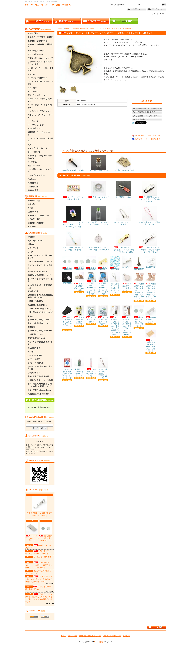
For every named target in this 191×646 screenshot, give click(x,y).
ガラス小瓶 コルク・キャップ (40, 58)
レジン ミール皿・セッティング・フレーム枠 (114, 28)
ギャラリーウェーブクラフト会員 (40, 280)
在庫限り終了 (33, 212)
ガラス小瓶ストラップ (37, 51)
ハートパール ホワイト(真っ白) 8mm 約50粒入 (151, 267)
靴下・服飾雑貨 (34, 152)
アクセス (31, 352)
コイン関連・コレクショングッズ (40, 170)
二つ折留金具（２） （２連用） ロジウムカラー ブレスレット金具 (149, 249)
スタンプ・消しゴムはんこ (38, 148)
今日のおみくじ (34, 348)
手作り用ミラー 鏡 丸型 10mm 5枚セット (46, 538)
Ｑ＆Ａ (30, 316)
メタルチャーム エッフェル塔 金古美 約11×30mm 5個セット (139, 268)
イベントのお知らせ (36, 363)
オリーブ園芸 (33, 33)
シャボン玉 (32, 162)
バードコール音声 (35, 355)
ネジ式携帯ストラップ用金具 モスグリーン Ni (115, 288)
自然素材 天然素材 (36, 223)
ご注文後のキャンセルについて (40, 312)
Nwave (96, 642)
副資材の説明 (33, 291)
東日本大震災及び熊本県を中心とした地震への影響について (40, 385)
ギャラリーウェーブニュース (39, 320)
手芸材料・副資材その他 (37, 41)
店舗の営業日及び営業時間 (38, 376)
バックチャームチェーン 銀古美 (124, 223)
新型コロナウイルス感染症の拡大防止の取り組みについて (40, 296)
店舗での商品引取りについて (39, 323)
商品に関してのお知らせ (37, 305)
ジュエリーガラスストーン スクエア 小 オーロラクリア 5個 (73, 224)
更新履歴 (31, 327)
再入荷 (30, 208)
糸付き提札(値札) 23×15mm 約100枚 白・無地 (68, 283)
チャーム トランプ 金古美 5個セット (124, 170)
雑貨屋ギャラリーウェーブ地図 (40, 380)
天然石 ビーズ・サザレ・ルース (40, 116)
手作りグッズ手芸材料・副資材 (40, 37)
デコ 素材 (32, 88)
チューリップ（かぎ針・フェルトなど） (40, 157)
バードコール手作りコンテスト (40, 261)
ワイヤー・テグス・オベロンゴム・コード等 (40, 63)
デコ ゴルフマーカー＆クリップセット (127, 287)
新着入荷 (31, 204)
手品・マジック (34, 166)
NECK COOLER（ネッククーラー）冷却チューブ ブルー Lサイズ (103, 287)
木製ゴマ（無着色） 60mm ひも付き (80, 287)
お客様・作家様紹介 (36, 301)
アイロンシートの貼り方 (37, 271)
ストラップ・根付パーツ (37, 78)
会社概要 (31, 237)
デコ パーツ (33, 91)
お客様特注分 (33, 187)
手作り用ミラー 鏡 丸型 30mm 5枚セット (91, 268)
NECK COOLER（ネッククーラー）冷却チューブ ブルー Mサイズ (92, 287)
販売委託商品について (37, 338)
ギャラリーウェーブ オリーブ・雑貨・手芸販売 (48, 5)
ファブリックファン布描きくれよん (75, 198)
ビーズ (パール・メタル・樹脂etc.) (40, 69)
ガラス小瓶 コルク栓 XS (98, 170)
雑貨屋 (101, 642)
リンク (30, 252)
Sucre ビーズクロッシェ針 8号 (91, 372)
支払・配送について (36, 241)
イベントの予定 (34, 359)
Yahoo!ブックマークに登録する (147, 135)
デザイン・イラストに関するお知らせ (40, 256)
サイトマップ (33, 248)
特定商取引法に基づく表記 (90, 636)
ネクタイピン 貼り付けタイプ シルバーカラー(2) (40, 514)
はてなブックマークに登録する (147, 139)
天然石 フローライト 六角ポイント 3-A (80, 372)
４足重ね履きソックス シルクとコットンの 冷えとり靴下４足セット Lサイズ (151, 291)
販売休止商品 (33, 190)
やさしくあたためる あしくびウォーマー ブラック (67, 322)
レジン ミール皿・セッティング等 (40, 82)
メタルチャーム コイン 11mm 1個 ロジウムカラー (99, 249)
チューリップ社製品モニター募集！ (40, 343)
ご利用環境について (36, 334)
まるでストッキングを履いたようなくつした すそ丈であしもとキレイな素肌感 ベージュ (127, 326)
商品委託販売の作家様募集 (38, 394)
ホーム (60, 28)
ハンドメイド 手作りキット (39, 111)
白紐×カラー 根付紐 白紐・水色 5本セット (73, 248)
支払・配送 (72, 636)
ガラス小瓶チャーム (36, 54)
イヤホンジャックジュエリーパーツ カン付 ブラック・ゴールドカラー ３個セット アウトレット (73, 170)
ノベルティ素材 (34, 219)
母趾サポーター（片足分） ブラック (80, 320)
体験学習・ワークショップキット (40, 133)
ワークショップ (34, 373)
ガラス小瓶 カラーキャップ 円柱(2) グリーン (98, 223)
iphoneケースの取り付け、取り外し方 (40, 367)
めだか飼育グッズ (35, 128)
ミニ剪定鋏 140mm (124, 197)
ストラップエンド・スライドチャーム (40, 106)
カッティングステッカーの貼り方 (40, 266)
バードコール (33, 121)
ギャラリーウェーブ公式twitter (40, 331)
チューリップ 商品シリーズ (39, 215)
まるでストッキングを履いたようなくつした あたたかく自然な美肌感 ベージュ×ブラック (115, 326)
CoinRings (32, 179)
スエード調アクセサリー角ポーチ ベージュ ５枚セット (151, 345)
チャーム (31, 74)
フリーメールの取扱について (39, 309)
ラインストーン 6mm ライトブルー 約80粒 (115, 268)
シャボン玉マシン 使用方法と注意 (40, 286)
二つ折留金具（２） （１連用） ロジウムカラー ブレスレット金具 (38, 565)
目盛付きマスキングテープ (101, 198)
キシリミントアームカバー (91, 319)
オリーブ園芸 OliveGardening (39, 390)
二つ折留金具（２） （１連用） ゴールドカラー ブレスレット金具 (124, 249)
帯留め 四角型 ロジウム (152, 319)
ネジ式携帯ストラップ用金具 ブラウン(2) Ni (103, 373)
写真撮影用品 (33, 183)
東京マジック (33, 226)
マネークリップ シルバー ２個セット (32, 538)
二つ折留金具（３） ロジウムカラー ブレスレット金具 (149, 199)
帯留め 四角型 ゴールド (104, 268)
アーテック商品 (34, 201)
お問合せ (31, 244)
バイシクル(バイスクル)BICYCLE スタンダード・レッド (68, 373)
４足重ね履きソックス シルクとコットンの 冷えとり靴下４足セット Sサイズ (39, 579)
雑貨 (29, 145)
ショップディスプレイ (37, 175)
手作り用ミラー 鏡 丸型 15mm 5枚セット (79, 268)
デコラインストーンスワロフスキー (40, 100)
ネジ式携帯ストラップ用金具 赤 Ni (149, 223)
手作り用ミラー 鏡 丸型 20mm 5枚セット (139, 321)
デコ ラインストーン (37, 95)
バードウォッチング (36, 125)
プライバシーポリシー (112, 636)
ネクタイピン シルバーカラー (126, 267)
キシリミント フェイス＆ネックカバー (103, 320)
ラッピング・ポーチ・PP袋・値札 (40, 139)
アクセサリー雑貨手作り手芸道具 (40, 45)
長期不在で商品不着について (39, 275)
